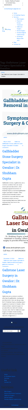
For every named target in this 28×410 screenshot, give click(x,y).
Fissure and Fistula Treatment (12, 393)
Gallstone (17, 141)
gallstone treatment (8, 264)
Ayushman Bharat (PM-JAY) (20, 38)
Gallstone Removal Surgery (14, 262)
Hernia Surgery (21, 31)
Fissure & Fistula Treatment (20, 23)
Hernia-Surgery (8, 397)
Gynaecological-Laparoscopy (12, 399)
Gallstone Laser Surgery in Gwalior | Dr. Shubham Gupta (13, 281)
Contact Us (17, 44)
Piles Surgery (20, 19)
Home (15, 13)
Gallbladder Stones (7, 143)
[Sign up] (19, 331)
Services (16, 17)
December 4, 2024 (9, 258)
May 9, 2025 (7, 141)
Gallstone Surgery (9, 395)
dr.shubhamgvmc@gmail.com (12, 9)
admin (5, 137)
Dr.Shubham (15, 405)
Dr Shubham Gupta (19, 15)
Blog (15, 42)
